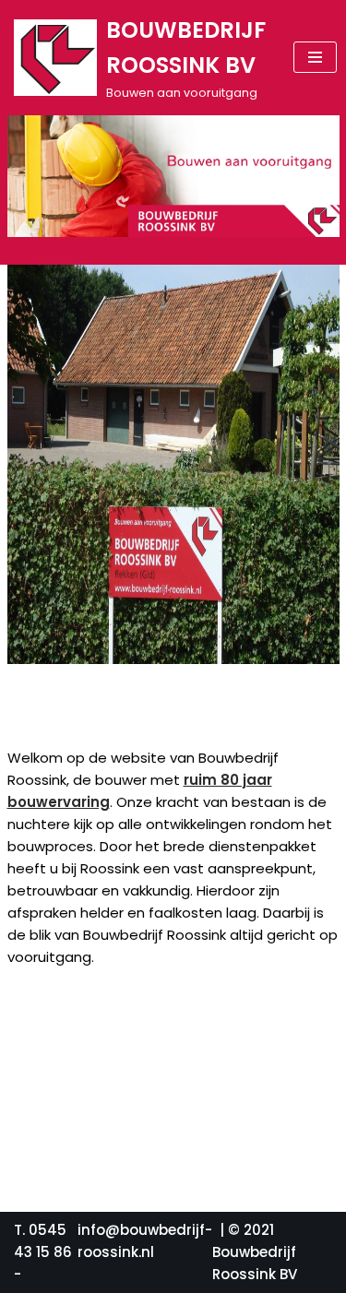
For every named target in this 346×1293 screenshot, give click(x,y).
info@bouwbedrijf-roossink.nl (145, 1241)
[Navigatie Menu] (315, 57)
